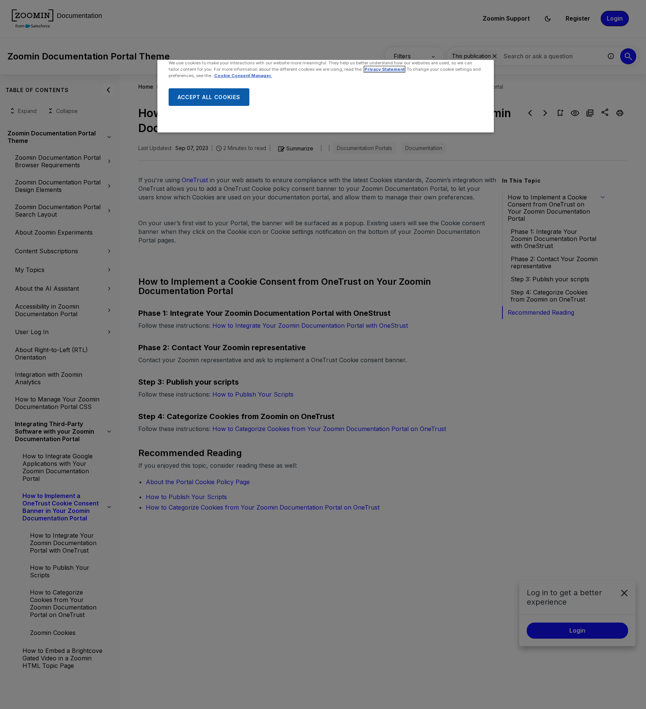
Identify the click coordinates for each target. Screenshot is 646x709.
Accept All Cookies (209, 97)
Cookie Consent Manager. (243, 75)
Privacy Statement (384, 69)
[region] (325, 96)
